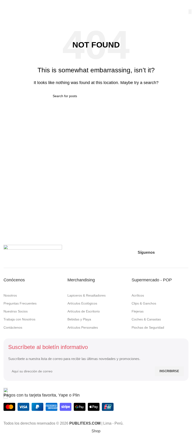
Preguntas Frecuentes (20, 303)
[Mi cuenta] (186, 4)
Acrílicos (138, 295)
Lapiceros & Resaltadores (86, 295)
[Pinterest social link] (176, 252)
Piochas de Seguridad (148, 327)
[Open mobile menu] (5, 4)
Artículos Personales (82, 327)
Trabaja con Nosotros (19, 319)
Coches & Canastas (146, 319)
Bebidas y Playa (79, 319)
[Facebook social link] (159, 252)
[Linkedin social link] (184, 252)
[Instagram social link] (168, 252)
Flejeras (138, 311)
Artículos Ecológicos (82, 303)
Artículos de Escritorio (83, 311)
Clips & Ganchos (144, 303)
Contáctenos (13, 327)
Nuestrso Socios (16, 311)
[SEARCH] (190, 11)
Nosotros (10, 295)
